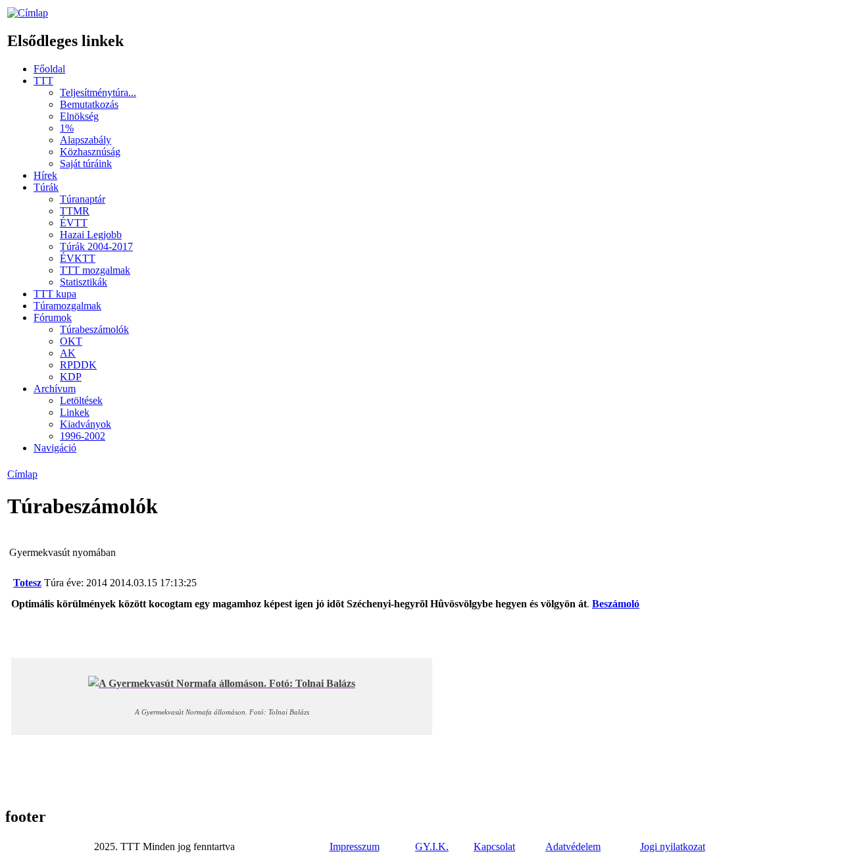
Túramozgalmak (67, 305)
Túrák (46, 187)
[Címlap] (27, 12)
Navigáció (55, 447)
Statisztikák (83, 282)
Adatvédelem (573, 846)
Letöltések (81, 400)
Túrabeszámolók (94, 329)
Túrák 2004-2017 (96, 246)
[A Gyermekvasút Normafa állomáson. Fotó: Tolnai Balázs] (222, 683)
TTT (43, 80)
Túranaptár (82, 199)
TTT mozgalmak (95, 270)
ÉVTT (73, 222)
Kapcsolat (494, 846)
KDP (71, 376)
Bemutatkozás (89, 104)
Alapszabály (85, 139)
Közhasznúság (90, 151)
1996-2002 (82, 436)
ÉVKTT (77, 258)
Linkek (74, 412)
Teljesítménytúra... (98, 92)
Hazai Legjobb (91, 234)
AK (68, 353)
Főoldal (49, 68)
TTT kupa (55, 293)
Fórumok (53, 317)
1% (67, 128)
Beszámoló (615, 603)
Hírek (45, 175)
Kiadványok (85, 424)
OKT (71, 341)
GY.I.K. (432, 846)
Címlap (22, 474)
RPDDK (78, 364)
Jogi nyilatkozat (672, 846)
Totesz (27, 582)
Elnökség (79, 116)
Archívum (55, 388)
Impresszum (355, 846)
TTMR (74, 210)
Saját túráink (86, 163)
